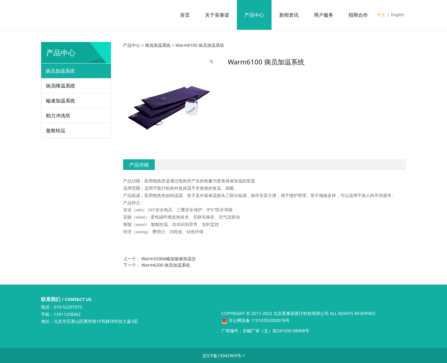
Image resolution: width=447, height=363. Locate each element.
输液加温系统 (60, 100)
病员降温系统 (60, 85)
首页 (185, 15)
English (397, 14)
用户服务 (323, 15)
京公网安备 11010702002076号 (258, 320)
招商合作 (358, 15)
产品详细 (139, 164)
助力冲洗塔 (58, 115)
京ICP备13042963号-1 (223, 355)
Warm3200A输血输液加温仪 (168, 258)
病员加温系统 (60, 70)
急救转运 (55, 130)
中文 (381, 14)
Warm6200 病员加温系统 (165, 265)
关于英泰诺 (217, 15)
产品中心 (254, 15)
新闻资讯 (289, 15)
